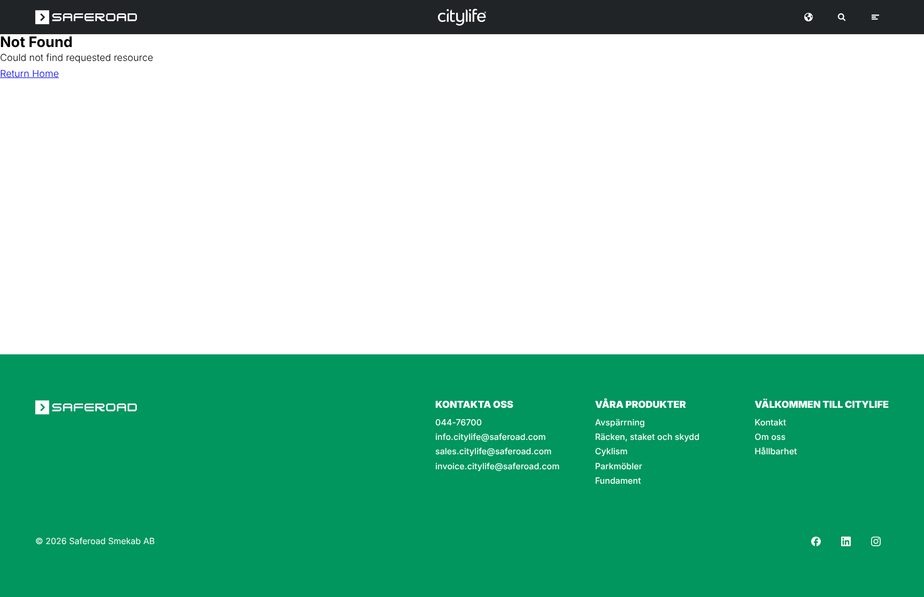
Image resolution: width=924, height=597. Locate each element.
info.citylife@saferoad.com (490, 437)
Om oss (770, 437)
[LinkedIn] (846, 541)
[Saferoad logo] (86, 17)
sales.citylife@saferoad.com (493, 451)
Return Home (29, 74)
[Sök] (841, 17)
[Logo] (462, 17)
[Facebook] (816, 541)
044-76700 (458, 422)
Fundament (618, 481)
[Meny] (875, 17)
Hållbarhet (775, 451)
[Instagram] (876, 541)
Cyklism (611, 451)
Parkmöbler (618, 466)
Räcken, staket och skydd (647, 437)
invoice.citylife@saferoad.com (497, 466)
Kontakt (770, 422)
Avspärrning (620, 422)
